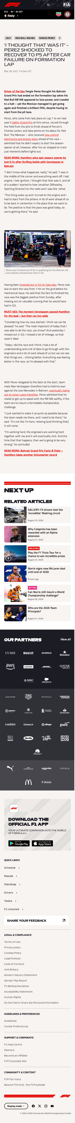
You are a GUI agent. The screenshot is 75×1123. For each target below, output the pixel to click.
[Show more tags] (60, 38)
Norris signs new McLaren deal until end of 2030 (46, 570)
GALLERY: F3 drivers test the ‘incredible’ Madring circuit (45, 511)
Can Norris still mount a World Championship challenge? (46, 593)
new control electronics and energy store (31, 137)
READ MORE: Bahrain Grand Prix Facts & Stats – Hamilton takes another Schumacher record (33, 452)
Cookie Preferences (16, 1027)
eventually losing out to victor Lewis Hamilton (37, 392)
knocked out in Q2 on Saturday (38, 285)
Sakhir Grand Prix (22, 122)
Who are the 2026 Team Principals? (42, 609)
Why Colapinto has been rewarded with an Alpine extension (43, 532)
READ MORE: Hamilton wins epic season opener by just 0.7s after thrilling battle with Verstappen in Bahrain (35, 162)
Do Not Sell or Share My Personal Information (31, 1003)
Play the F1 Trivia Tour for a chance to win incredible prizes (46, 554)
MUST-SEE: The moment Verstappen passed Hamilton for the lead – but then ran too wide (37, 314)
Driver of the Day (14, 91)
